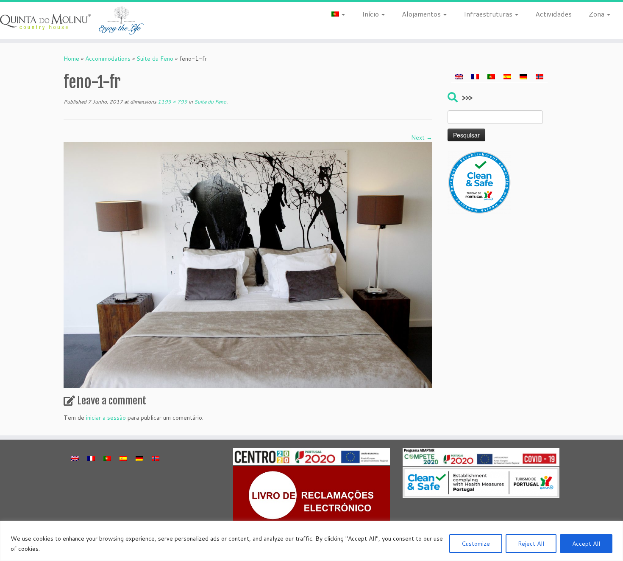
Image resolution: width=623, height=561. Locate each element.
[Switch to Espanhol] (507, 76)
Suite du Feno (154, 58)
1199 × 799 (171, 101)
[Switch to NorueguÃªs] (539, 76)
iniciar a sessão (106, 417)
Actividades (553, 14)
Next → (421, 137)
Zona (597, 14)
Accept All (586, 543)
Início (371, 14)
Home (71, 58)
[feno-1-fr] (248, 265)
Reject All (531, 543)
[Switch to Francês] (475, 76)
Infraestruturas (489, 14)
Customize (476, 543)
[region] (311, 541)
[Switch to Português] (491, 76)
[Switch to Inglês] (459, 76)
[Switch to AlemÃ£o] (523, 76)
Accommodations (108, 58)
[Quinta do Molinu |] (72, 20)
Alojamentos (422, 14)
